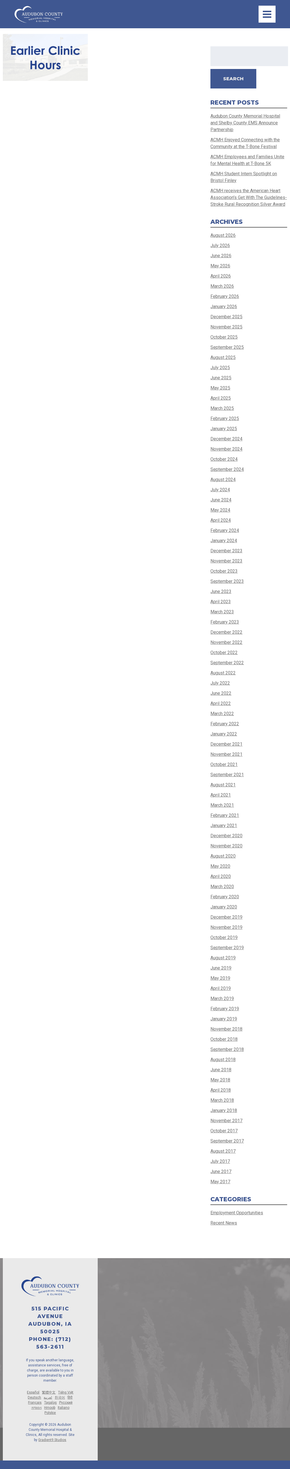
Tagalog (50, 1403)
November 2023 (226, 561)
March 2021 (222, 805)
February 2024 (224, 530)
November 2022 (226, 642)
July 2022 (220, 683)
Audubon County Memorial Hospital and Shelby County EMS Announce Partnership (245, 122)
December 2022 (226, 632)
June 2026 (220, 255)
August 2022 (223, 673)
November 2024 (226, 449)
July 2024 (220, 489)
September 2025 (227, 347)
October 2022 (224, 652)
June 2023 (220, 591)
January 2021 (223, 825)
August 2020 (223, 856)
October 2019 (224, 937)
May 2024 (220, 510)
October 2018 (224, 1039)
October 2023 (224, 571)
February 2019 (224, 1008)
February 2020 (224, 896)
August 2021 (223, 784)
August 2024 (223, 479)
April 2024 (220, 520)
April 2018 (220, 1090)
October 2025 (224, 337)
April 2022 (220, 703)
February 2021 (224, 815)
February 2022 (224, 723)
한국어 (60, 1397)
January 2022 (223, 734)
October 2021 (224, 764)
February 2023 (224, 622)
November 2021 (226, 754)
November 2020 (226, 846)
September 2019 (227, 947)
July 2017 (220, 1161)
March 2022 (222, 713)
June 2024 (220, 500)
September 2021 (227, 774)
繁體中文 (49, 1392)
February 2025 (224, 418)
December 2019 (226, 917)
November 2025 (226, 327)
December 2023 (226, 550)
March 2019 (222, 998)
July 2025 (220, 367)
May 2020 (220, 866)
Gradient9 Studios (52, 1440)
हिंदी (69, 1397)
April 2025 (220, 398)
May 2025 (220, 388)
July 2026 (220, 245)
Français (35, 1403)
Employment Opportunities (236, 1212)
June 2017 (220, 1171)
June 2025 (220, 377)
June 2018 (220, 1069)
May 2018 (220, 1080)
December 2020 (226, 835)
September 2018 (227, 1049)
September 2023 (227, 581)
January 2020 (223, 907)
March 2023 (222, 612)
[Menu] (267, 14)
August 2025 (223, 357)
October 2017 (224, 1130)
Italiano (63, 1408)
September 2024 (227, 469)
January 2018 (223, 1110)
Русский (65, 1403)
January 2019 (223, 1019)
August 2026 (223, 235)
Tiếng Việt (65, 1392)
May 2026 (220, 266)
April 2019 (220, 988)
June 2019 (220, 968)
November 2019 (226, 927)
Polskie (50, 1413)
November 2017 (226, 1120)
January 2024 (223, 540)
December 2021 (226, 744)
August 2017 (223, 1151)
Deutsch (34, 1397)
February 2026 (224, 296)
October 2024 (224, 459)
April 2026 (220, 276)
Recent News (223, 1223)
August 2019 (223, 957)
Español (33, 1392)
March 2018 (222, 1100)
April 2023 (220, 601)
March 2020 (222, 886)
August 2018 (223, 1059)
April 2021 (220, 795)
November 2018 (226, 1029)
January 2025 (223, 428)
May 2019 (220, 978)
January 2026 (223, 306)
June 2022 (220, 693)
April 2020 (220, 876)
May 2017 (220, 1181)
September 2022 (227, 662)
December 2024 (226, 439)
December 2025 (226, 316)
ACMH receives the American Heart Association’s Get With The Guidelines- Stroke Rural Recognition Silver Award (248, 197)
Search (233, 78)
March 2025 (222, 408)
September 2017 (227, 1141)
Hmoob (49, 1408)
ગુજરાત (36, 1408)
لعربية (48, 1397)
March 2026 (222, 286)
